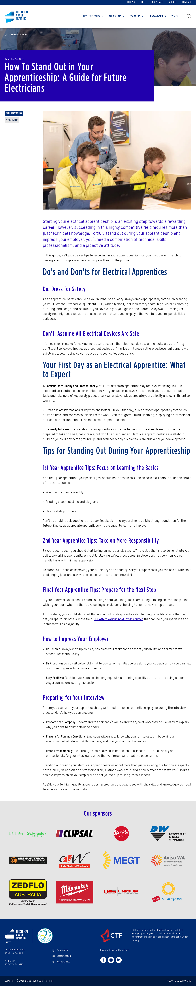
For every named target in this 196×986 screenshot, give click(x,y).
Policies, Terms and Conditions (114, 950)
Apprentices (115, 16)
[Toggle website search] (189, 16)
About (172, 2)
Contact (186, 2)
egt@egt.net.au (64, 956)
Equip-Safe (157, 2)
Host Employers (91, 16)
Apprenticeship (12, 120)
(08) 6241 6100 (63, 962)
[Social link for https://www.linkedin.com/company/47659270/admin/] (119, 960)
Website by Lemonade (178, 980)
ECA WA (131, 2)
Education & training (14, 113)
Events (173, 16)
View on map (62, 950)
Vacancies (135, 16)
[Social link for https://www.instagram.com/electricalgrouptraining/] (111, 960)
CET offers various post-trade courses (118, 619)
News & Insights (157, 16)
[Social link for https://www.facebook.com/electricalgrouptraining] (103, 960)
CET (143, 2)
